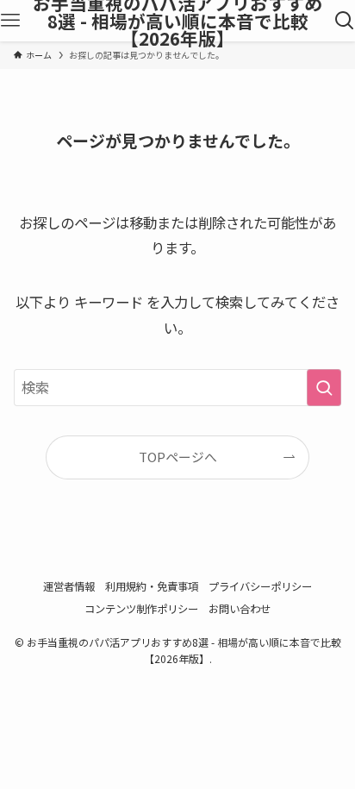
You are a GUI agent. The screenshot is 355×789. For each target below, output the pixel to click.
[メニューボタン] (10, 20)
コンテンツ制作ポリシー (141, 609)
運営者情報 (69, 586)
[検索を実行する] (324, 387)
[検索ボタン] (344, 20)
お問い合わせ (240, 609)
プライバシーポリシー (260, 586)
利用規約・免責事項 (151, 586)
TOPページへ (178, 457)
